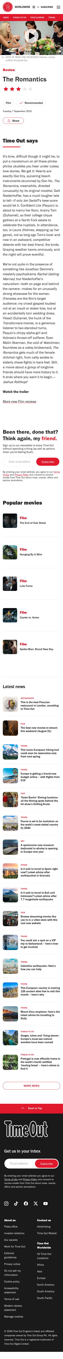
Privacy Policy (22, 475)
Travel (51, 18)
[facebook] (26, 1203)
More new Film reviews (19, 402)
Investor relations (14, 1233)
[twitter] (36, 1203)
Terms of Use (11, 1180)
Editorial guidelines (10, 1255)
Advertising (43, 1227)
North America (45, 1285)
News (6, 18)
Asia (39, 1271)
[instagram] (6, 1203)
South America (45, 1291)
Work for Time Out (14, 1247)
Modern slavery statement (13, 1308)
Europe (41, 1278)
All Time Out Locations (44, 1256)
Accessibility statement (11, 1290)
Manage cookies (13, 1317)
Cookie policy (12, 1282)
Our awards (11, 1240)
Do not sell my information (12, 1273)
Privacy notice (12, 1264)
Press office (11, 1227)
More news (31, 1086)
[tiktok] (16, 1203)
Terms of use (11, 1299)
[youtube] (45, 1203)
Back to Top (35, 1108)
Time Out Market (47, 1233)
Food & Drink (37, 18)
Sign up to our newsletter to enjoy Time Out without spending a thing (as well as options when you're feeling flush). (29, 449)
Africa (40, 1265)
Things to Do (19, 18)
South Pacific (44, 1298)
